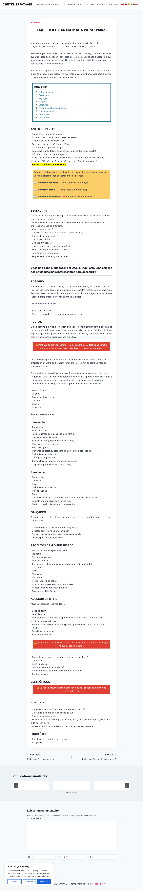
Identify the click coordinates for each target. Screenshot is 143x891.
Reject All (29, 882)
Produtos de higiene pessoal (53, 108)
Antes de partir (46, 92)
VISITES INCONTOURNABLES (92, 4)
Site (91, 857)
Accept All (43, 882)
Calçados (43, 104)
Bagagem (43, 98)
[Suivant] (127, 785)
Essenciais (44, 95)
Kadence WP (98, 884)
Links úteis (44, 117)
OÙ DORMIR (69, 4)
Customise (15, 882)
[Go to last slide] (16, 785)
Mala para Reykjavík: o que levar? (99, 757)
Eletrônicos (44, 114)
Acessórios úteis (47, 111)
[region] (29, 875)
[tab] (67, 792)
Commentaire (34, 818)
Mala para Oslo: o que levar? (41, 757)
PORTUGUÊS (36, 22)
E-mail (63, 857)
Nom (31, 857)
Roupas (42, 101)
